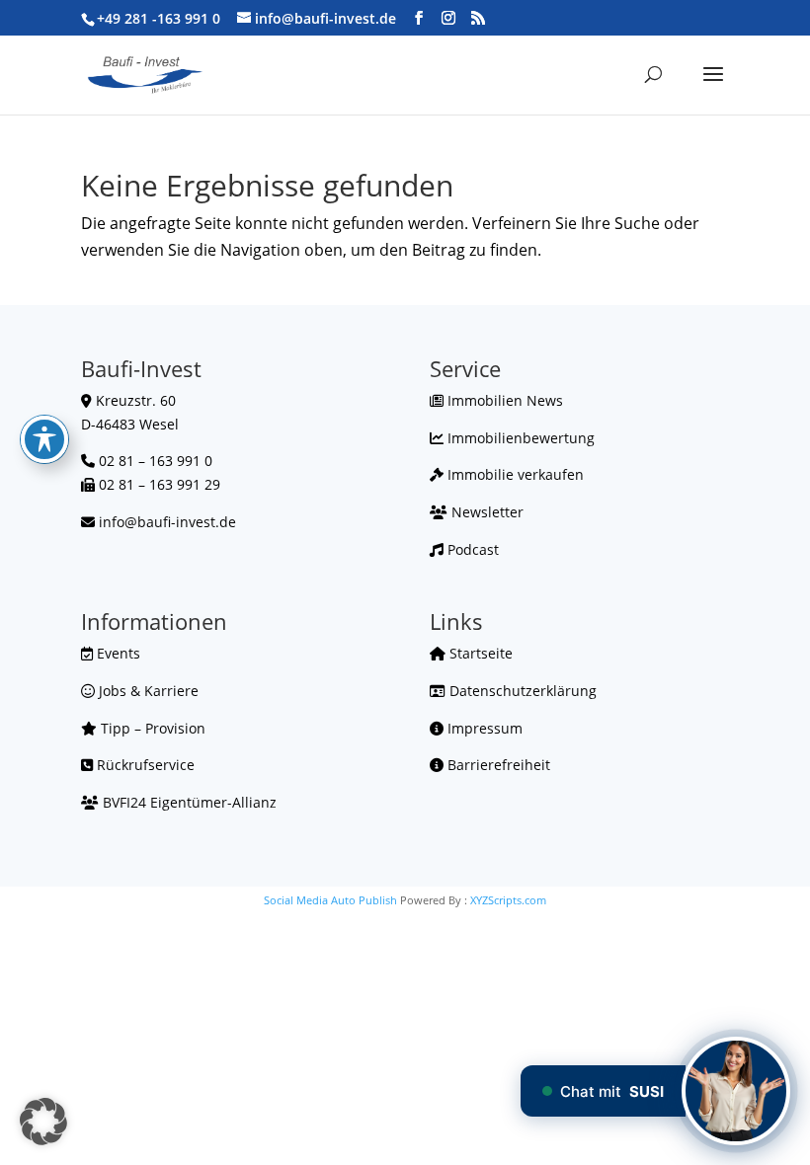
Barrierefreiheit (497, 764)
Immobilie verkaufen (514, 474)
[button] (43, 1121)
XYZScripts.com (508, 900)
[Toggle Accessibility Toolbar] (44, 439)
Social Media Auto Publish (330, 900)
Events (116, 653)
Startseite (479, 653)
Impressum (483, 728)
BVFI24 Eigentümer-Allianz (188, 802)
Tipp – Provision (151, 728)
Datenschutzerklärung (521, 690)
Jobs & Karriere (147, 690)
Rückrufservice (144, 764)
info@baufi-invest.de (167, 521)
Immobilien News (503, 400)
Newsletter (485, 512)
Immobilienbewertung (519, 437)
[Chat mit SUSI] (736, 1091)
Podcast (471, 549)
